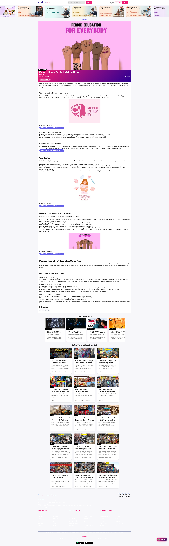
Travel (44, 69)
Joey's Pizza (102, 525)
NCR (54, 520)
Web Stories (120, 532)
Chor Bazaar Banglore (86, 457)
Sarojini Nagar (55, 371)
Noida (107, 486)
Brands (97, 532)
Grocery (63, 500)
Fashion (58, 500)
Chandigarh (55, 516)
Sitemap (86, 532)
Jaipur (39, 520)
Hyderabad (101, 457)
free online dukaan (52, 495)
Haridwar (55, 527)
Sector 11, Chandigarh (73, 521)
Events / (41, 69)
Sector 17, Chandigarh (89, 520)
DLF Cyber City (72, 518)
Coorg (54, 525)
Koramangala (72, 514)
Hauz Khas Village (73, 527)
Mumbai (101, 400)
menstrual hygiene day (44, 310)
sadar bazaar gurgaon (104, 371)
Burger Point (117, 516)
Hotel (78, 500)
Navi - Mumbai (41, 523)
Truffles (101, 514)
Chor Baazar (58, 457)
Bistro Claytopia (118, 514)
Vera (111, 532)
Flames (116, 518)
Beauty (54, 500)
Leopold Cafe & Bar (119, 523)
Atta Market (102, 486)
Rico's (116, 525)
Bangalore (77, 429)
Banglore (90, 429)
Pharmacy (83, 500)
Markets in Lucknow (85, 400)
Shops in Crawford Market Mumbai (60, 429)
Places (90, 532)
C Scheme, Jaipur (88, 521)
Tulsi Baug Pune (82, 371)
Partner (94, 532)
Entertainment (49, 328)
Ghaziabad (40, 518)
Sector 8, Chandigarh (73, 520)
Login (125, 2)
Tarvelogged (84, 429)
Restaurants (48, 500)
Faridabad (55, 518)
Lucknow (77, 400)
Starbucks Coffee (103, 523)
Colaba (85, 523)
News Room (48, 532)
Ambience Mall (87, 518)
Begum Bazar (108, 457)
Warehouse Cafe (118, 520)
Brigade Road (87, 514)
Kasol (39, 527)
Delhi (65, 371)
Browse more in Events (45, 79)
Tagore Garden (87, 527)
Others (107, 538)
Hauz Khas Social (118, 527)
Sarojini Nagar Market (60, 486)
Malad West (71, 525)
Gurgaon (111, 371)
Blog (63, 532)
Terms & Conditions (80, 532)
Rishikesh (40, 525)
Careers (115, 532)
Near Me (66, 532)
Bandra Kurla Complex (73, 523)
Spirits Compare (72, 532)
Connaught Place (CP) (88, 525)
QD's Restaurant (103, 527)
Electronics (73, 500)
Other (87, 500)
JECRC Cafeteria (118, 521)
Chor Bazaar (110, 429)
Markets (61, 371)
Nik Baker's (102, 518)
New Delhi (40, 514)
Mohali (39, 521)
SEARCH (89, 2)
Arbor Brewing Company (105, 516)
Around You (58, 532)
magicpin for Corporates (105, 532)
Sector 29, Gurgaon (88, 516)
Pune (76, 371)
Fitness (68, 500)
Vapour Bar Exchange (104, 521)
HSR (70, 516)
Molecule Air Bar (103, 520)
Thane (54, 523)
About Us (53, 532)
